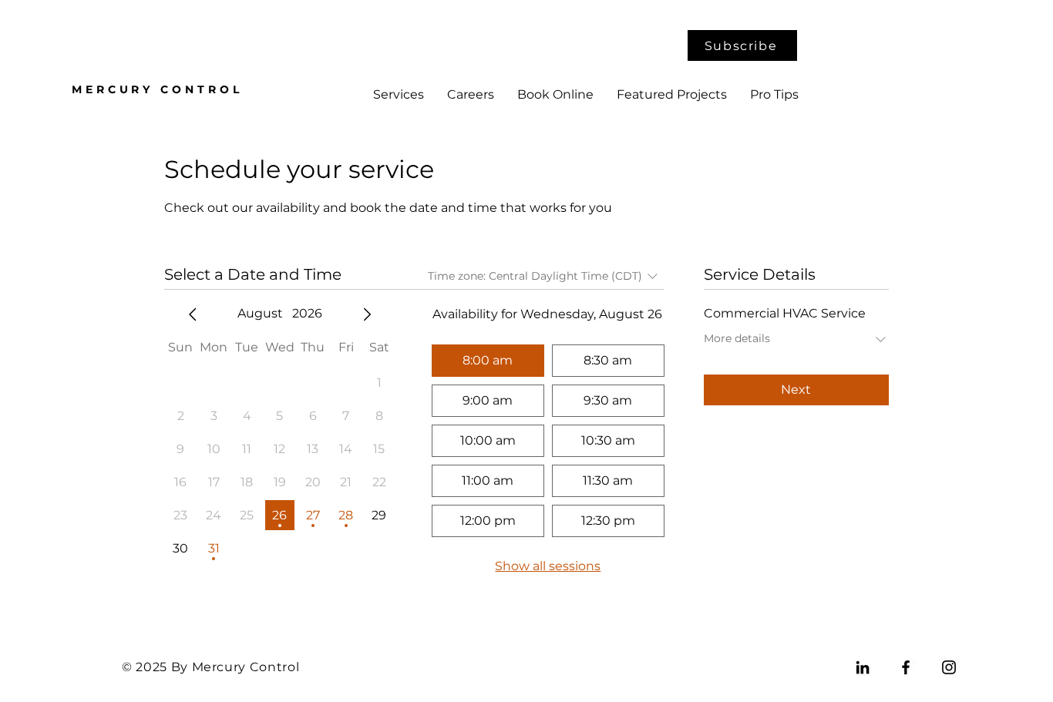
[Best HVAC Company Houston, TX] (906, 667)
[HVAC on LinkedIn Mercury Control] (862, 667)
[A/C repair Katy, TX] (949, 667)
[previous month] (192, 314)
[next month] (367, 314)
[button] (742, 45)
